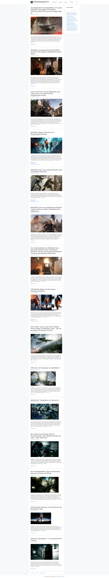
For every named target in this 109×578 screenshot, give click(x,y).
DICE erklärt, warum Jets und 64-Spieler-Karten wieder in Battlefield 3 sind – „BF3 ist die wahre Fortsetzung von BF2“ (46, 328)
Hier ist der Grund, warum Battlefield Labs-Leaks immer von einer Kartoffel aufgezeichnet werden (46, 93)
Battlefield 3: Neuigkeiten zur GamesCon (45, 400)
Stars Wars (65, 2)
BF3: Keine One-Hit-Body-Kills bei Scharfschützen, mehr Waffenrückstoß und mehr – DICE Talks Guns (46, 436)
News (76, 2)
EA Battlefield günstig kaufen (41, 1)
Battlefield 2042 (54, 2)
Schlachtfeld (33, 163)
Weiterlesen (33, 42)
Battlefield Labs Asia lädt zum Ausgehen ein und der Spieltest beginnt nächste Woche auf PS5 (71, 13)
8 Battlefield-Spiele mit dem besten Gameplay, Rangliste (43, 290)
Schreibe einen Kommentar (35, 164)
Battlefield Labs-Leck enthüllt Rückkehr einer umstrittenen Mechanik (46, 171)
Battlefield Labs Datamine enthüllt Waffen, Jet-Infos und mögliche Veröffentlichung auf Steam (46, 52)
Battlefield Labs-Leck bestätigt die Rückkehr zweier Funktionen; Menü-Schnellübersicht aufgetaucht (46, 209)
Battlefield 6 (60, 2)
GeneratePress (62, 576)
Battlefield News (34, 44)
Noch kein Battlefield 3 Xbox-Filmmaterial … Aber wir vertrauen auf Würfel (46, 472)
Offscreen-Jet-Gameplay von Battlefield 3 (45, 368)
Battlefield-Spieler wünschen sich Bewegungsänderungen (42, 133)
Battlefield (71, 2)
